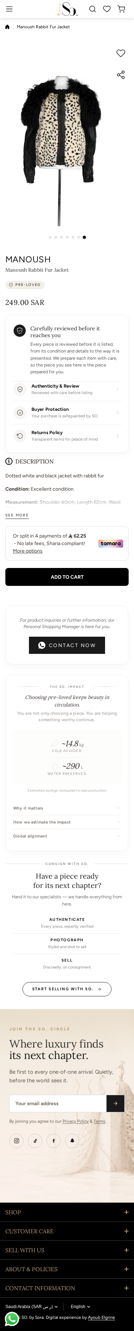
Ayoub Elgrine (101, 1317)
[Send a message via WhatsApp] (12, 1319)
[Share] (121, 75)
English (78, 1306)
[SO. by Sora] (67, 8)
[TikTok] (35, 1141)
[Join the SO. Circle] (115, 1103)
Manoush (28, 259)
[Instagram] (16, 1141)
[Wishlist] (107, 9)
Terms (99, 1121)
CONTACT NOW (72, 645)
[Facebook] (53, 1141)
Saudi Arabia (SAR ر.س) (29, 1306)
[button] (123, 9)
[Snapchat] (72, 1141)
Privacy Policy (76, 1121)
